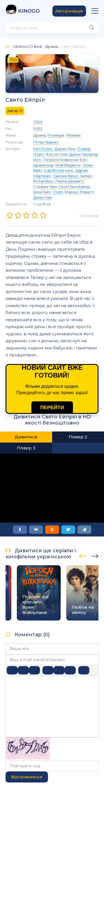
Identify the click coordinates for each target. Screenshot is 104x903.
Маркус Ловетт (79, 192)
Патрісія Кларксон (60, 159)
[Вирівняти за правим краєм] (70, 670)
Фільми (73, 135)
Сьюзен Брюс (65, 176)
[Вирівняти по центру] (59, 670)
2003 (37, 128)
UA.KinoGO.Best (27, 46)
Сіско (58, 192)
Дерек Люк (65, 148)
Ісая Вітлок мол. (58, 170)
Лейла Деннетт (69, 181)
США (38, 121)
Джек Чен (42, 197)
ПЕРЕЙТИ (52, 407)
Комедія (56, 135)
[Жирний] (12, 670)
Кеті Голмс (43, 148)
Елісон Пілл (57, 154)
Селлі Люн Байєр (74, 186)
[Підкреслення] (34, 670)
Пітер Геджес (46, 142)
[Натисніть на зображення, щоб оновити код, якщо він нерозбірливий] (28, 757)
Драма (51, 46)
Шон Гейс (42, 192)
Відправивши (26, 776)
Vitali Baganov (68, 165)
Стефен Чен (45, 186)
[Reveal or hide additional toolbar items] (83, 670)
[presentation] (82, 555)
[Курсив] (23, 670)
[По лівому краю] (48, 670)
